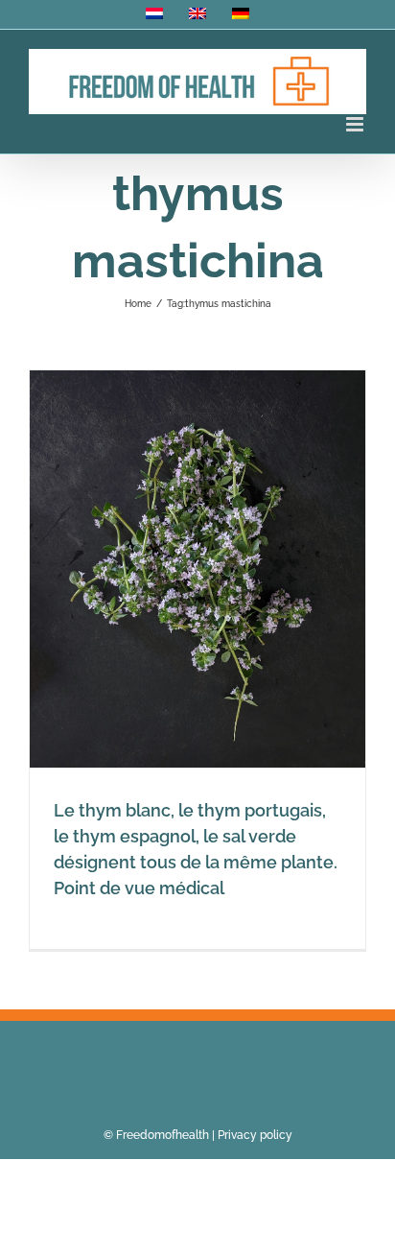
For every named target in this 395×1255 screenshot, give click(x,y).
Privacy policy (255, 1135)
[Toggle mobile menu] (356, 124)
